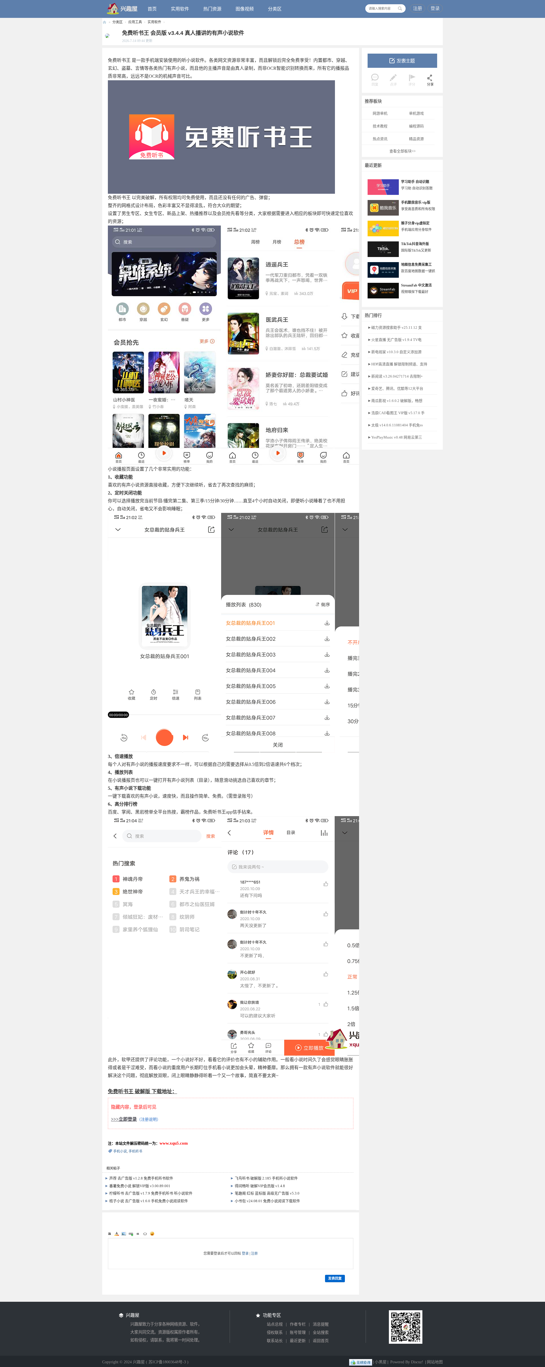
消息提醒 (321, 1324)
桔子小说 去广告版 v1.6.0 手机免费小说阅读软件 (148, 1201)
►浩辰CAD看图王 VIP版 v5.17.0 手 (396, 413)
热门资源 (212, 9)
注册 (417, 8)
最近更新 (298, 1341)
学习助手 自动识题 (415, 182)
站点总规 (275, 1324)
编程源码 (416, 126)
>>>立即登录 (124, 1119)
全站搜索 (321, 1332)
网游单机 (380, 113)
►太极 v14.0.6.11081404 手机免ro (395, 425)
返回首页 (321, 1341)
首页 (152, 9)
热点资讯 (380, 139)
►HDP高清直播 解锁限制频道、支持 (397, 364)
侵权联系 (275, 1332)
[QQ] (360, 1362)
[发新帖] (402, 61)
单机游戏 (416, 113)
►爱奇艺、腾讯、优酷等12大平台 (395, 388)
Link (131, 1234)
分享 (430, 85)
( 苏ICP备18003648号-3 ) (167, 1362)
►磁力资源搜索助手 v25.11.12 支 (395, 327)
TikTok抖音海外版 (415, 244)
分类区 (275, 9)
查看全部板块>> (402, 151)
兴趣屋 (104, 22)
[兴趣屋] (122, 8)
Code (145, 1234)
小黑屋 (381, 1362)
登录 (435, 8)
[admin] (106, 35)
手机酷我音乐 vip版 (415, 203)
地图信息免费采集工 (416, 265)
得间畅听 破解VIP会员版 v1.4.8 (260, 1186)
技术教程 (380, 126)
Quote (138, 1234)
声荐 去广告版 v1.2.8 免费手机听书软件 (141, 1178)
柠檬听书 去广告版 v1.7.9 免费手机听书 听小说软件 (150, 1193)
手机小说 (120, 1151)
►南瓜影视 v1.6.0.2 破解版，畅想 (395, 401)
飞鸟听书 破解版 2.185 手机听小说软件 (266, 1178)
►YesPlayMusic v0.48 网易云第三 (395, 437)
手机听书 (135, 1151)
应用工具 (135, 22)
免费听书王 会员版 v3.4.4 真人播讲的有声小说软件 (183, 33)
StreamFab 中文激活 (416, 285)
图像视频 (245, 9)
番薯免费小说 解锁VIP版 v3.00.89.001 (139, 1186)
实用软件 (180, 9)
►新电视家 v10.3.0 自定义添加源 (395, 352)
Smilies (152, 1234)
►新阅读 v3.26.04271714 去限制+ (395, 376)
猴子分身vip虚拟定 (415, 223)
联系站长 (275, 1341)
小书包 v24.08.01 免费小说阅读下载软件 (267, 1201)
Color (117, 1234)
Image (124, 1234)
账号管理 (298, 1332)
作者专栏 (298, 1324)
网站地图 (435, 1362)
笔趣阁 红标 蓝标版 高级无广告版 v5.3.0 (267, 1193)
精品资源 (416, 139)
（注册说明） (149, 1119)
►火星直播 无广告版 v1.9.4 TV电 (395, 340)
